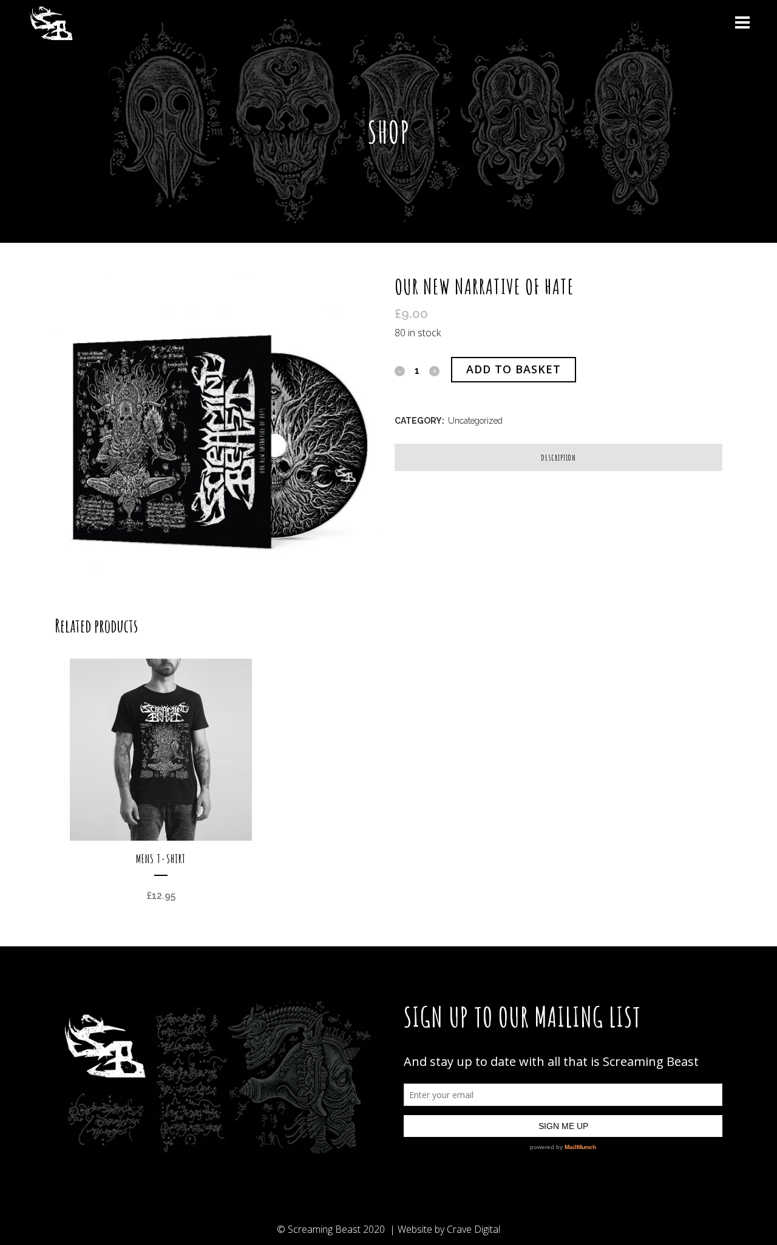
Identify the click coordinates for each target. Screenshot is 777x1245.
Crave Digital (473, 1229)
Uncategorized (475, 421)
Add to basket (513, 369)
